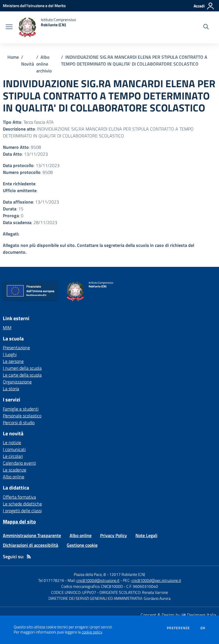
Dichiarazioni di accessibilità (30, 545)
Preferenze (178, 628)
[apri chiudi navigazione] (9, 27)
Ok (203, 628)
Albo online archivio (44, 64)
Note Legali (146, 535)
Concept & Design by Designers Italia (178, 615)
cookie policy (92, 632)
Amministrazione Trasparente (32, 535)
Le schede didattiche (22, 503)
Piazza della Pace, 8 (90, 574)
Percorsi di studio (19, 422)
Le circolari (13, 456)
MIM (7, 327)
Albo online (13, 476)
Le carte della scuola (22, 374)
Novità (27, 63)
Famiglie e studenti (20, 408)
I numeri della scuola (22, 368)
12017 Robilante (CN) (127, 574)
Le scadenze (14, 469)
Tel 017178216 (51, 580)
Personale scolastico (22, 415)
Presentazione (16, 347)
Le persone (13, 361)
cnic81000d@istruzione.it (97, 580)
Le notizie (12, 442)
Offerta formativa (19, 496)
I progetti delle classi (22, 510)
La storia (11, 388)
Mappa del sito (19, 521)
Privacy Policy (113, 535)
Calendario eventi (19, 463)
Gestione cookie (82, 545)
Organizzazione (17, 381)
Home (13, 57)
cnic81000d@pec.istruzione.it (156, 580)
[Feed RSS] (28, 556)
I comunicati (14, 449)
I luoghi (10, 354)
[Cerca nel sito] (206, 27)
